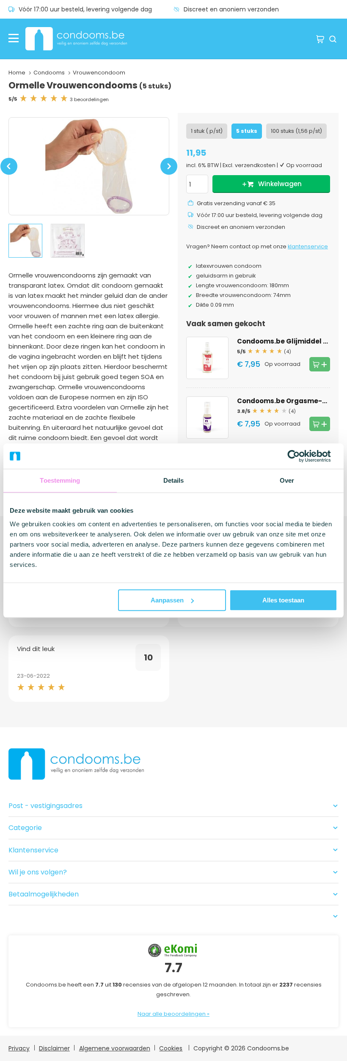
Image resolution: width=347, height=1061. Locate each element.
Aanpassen (167, 600)
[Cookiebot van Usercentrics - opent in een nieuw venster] (300, 456)
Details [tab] (173, 480)
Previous (8, 171)
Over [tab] (287, 480)
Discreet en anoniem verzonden (231, 9)
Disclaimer (54, 1048)
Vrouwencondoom (99, 73)
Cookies (170, 1048)
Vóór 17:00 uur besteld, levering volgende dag (85, 9)
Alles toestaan (283, 600)
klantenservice (308, 246)
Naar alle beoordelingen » (173, 1013)
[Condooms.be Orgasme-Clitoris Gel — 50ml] (207, 417)
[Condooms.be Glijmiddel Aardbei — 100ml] (207, 358)
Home (16, 73)
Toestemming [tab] (60, 480)
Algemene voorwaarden (114, 1048)
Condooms (49, 73)
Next (169, 171)
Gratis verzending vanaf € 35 (236, 203)
